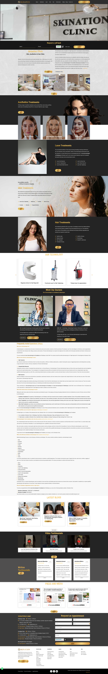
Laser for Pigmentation (61, 163)
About (37, 2)
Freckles (39, 201)
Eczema (21, 205)
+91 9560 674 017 (23, 624)
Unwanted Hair (61, 651)
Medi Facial (49, 658)
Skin (50, 2)
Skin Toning (49, 657)
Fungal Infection (35, 205)
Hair (53, 2)
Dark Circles (46, 201)
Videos (37, 657)
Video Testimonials (39, 655)
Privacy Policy (20, 671)
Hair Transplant (60, 239)
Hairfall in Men (59, 236)
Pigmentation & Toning (63, 654)
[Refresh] (62, 46)
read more (23, 522)
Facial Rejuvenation (50, 655)
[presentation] (15, 274)
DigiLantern (88, 672)
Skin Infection (72, 654)
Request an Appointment (84, 2)
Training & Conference (40, 665)
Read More (85, 68)
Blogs (67, 2)
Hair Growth (83, 651)
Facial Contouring (50, 651)
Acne (71, 651)
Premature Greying (60, 241)
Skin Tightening (50, 654)
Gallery (63, 2)
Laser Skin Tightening (81, 164)
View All (54, 93)
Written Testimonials (40, 654)
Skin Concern (72, 655)
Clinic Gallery (38, 658)
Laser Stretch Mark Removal (62, 164)
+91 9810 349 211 (23, 635)
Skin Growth (61, 657)
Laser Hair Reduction (61, 161)
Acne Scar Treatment (24, 201)
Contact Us (71, 2)
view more (54, 530)
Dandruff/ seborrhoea (81, 239)
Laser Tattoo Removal (81, 163)
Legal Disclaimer (35, 671)
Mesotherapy (80, 238)
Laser (47, 2)
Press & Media (38, 664)
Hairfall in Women (80, 236)
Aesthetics (42, 2)
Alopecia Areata (60, 238)
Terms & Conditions (27, 671)
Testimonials (58, 2)
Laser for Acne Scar (81, 161)
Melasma (33, 201)
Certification (38, 662)
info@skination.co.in (33, 624)
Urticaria (27, 205)
